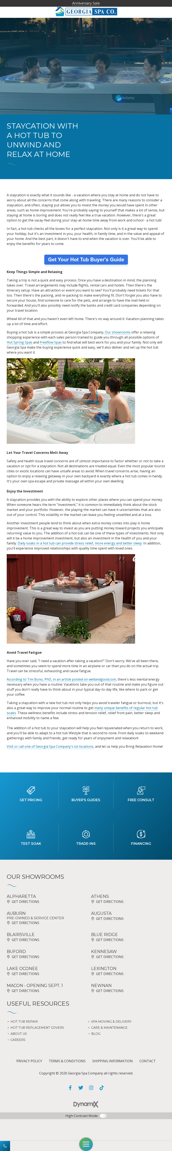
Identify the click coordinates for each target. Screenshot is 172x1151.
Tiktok (101, 1087)
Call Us (5, 1146)
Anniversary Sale (86, 3)
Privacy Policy (29, 1061)
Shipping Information (112, 1061)
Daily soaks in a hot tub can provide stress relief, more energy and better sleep (80, 543)
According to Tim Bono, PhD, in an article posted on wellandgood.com (61, 679)
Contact (147, 1061)
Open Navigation (86, 1144)
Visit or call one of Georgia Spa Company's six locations (50, 746)
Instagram (91, 1087)
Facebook (70, 1087)
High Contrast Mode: (81, 1115)
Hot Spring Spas (19, 342)
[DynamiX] (86, 1104)
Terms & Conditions (67, 1061)
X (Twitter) (81, 1087)
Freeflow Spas (51, 342)
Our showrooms (117, 332)
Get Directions (25, 901)
